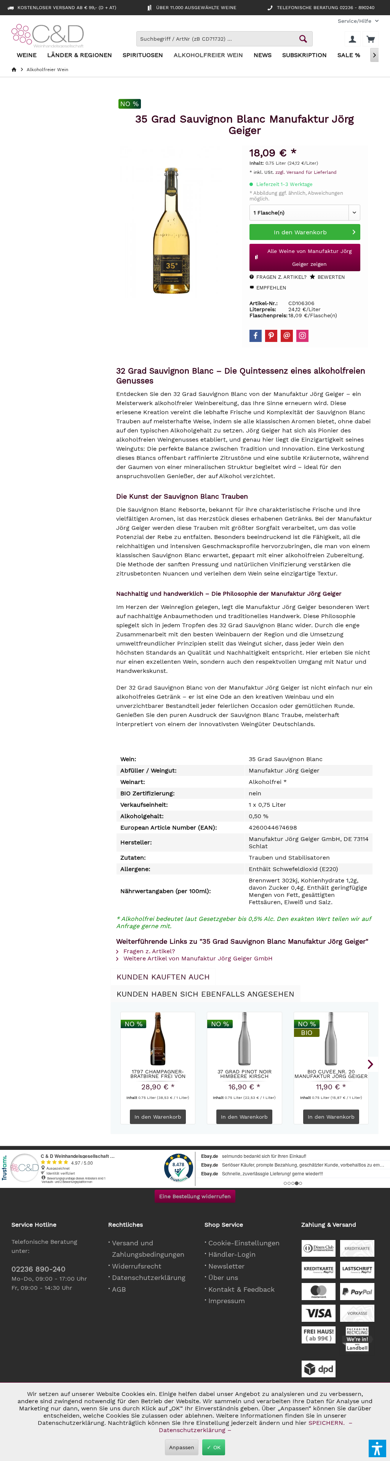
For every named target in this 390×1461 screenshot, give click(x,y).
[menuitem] (355, 21)
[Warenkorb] (371, 38)
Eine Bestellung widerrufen (195, 1196)
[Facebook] (255, 336)
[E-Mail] (287, 336)
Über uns (223, 1277)
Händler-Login (232, 1254)
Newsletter (226, 1266)
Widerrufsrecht (136, 1266)
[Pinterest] (271, 336)
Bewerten (330, 277)
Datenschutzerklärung (148, 1277)
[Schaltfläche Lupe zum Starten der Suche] (303, 39)
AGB (119, 1289)
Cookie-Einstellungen (244, 1243)
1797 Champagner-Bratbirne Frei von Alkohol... (157, 1073)
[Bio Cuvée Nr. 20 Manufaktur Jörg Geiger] (331, 1038)
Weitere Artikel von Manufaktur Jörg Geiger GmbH (197, 958)
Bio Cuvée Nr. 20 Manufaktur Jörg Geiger (331, 1073)
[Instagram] (302, 336)
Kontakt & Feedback (241, 1289)
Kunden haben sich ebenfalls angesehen (205, 993)
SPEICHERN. (327, 1422)
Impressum (226, 1301)
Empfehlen (270, 288)
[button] (377, 1448)
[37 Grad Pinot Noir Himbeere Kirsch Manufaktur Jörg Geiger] (244, 1038)
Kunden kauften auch (163, 976)
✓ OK (214, 1447)
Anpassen (181, 1447)
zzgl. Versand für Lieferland (306, 172)
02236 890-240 (38, 1269)
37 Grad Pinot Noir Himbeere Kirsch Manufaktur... (244, 1073)
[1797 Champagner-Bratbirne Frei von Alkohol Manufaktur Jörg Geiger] (158, 1038)
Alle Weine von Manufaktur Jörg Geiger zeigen (309, 257)
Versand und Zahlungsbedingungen (148, 1249)
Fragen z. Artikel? (281, 277)
